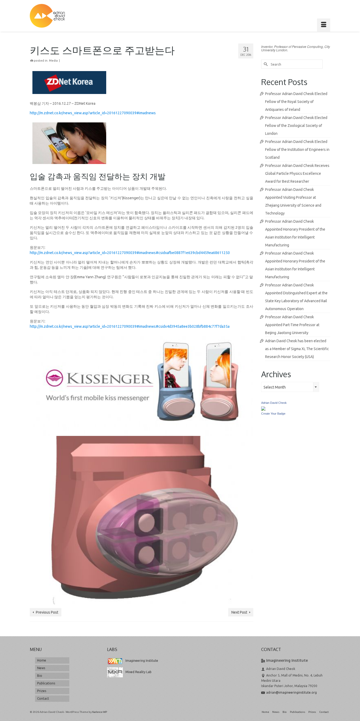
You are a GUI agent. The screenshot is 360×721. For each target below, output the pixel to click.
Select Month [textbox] (275, 387)
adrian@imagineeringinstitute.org (291, 692)
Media (53, 60)
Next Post (239, 612)
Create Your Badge (273, 413)
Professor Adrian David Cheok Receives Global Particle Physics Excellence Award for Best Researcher (297, 173)
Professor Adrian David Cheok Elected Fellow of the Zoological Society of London (296, 126)
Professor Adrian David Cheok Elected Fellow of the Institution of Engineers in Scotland (297, 150)
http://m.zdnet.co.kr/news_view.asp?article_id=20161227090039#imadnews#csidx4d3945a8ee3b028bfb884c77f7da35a (130, 326)
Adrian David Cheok (274, 402)
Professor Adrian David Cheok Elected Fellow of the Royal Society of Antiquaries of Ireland (296, 102)
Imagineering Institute (141, 660)
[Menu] (323, 25)
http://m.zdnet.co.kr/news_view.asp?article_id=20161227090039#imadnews (93, 113)
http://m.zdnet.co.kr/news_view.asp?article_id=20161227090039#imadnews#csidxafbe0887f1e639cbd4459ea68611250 (130, 253)
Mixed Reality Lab (138, 672)
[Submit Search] (265, 64)
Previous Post (47, 612)
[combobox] (290, 387)
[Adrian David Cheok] (47, 16)
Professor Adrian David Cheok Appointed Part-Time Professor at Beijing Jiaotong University (292, 325)
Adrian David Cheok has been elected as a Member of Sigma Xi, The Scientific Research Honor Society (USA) (297, 349)
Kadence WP (99, 711)
